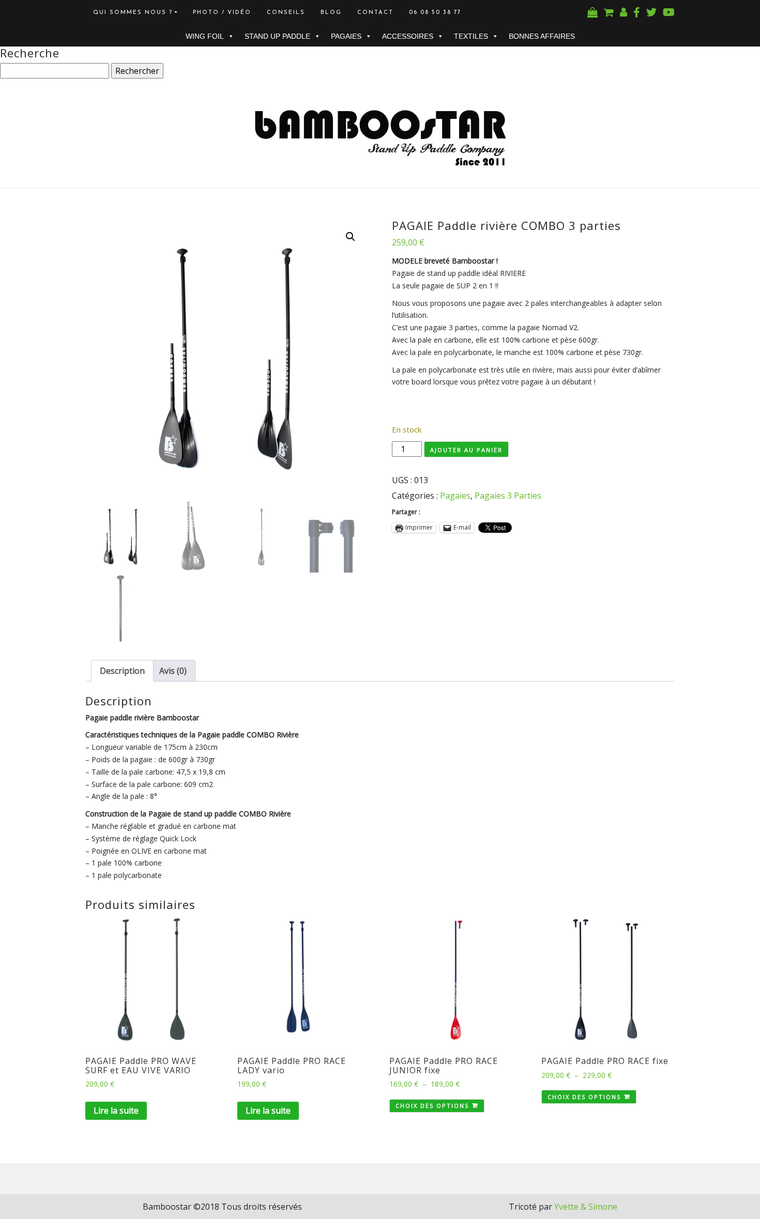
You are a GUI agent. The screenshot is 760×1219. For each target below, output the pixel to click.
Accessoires (407, 36)
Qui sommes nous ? (133, 13)
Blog (331, 13)
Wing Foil (205, 36)
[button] (350, 236)
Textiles (471, 36)
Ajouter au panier (466, 450)
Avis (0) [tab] (173, 670)
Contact (375, 13)
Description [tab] (122, 670)
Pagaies (346, 36)
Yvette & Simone (585, 1206)
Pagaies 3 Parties (508, 495)
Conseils (286, 13)
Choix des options (432, 1105)
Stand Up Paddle (277, 36)
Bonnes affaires (542, 36)
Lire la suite (116, 1110)
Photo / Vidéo (222, 13)
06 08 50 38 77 (435, 13)
